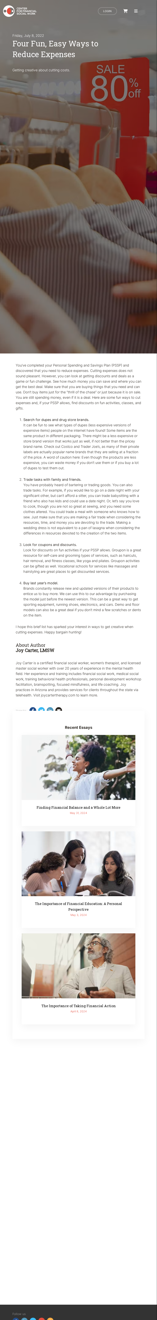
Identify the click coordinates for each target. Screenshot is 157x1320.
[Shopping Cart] (125, 11)
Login (107, 11)
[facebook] (32, 710)
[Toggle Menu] (136, 11)
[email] (58, 710)
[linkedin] (50, 710)
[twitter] (41, 710)
